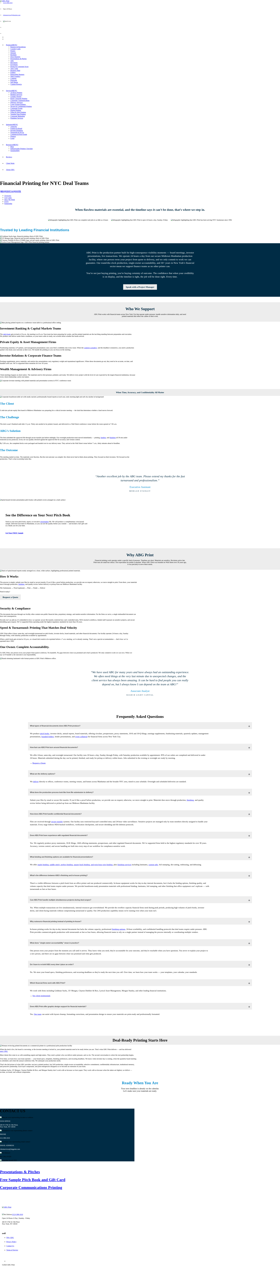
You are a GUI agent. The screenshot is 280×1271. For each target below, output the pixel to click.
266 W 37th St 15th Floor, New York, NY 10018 (9, 1126)
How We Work (9, 200)
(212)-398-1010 (7, 3)
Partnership (8, 204)
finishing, (21, 584)
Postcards (13, 80)
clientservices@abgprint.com (11, 15)
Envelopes (14, 65)
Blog (12, 147)
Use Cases (8, 198)
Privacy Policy (11, 1242)
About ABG (10, 170)
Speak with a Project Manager (140, 287)
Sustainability (15, 151)
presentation (44, 522)
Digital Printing (15, 110)
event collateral (81, 737)
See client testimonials (41, 996)
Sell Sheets (14, 82)
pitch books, (45, 733)
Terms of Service (12, 1250)
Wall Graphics (15, 76)
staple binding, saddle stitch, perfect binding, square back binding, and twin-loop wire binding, (75, 865)
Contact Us (10, 1246)
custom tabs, (153, 865)
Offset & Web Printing (18, 112)
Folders (13, 72)
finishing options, (119, 929)
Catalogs (13, 78)
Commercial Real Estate (18, 134)
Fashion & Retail (16, 128)
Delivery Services (16, 102)
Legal (12, 138)
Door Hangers (15, 57)
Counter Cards (15, 49)
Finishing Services (16, 118)
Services (9, 91)
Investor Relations (16, 130)
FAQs (6, 202)
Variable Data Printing (18, 114)
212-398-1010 (5, 1138)
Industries (9, 125)
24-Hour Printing (16, 93)
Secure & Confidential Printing (21, 106)
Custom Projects (16, 84)
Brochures (14, 63)
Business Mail (15, 70)
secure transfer (57, 822)
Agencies (13, 126)
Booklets (13, 55)
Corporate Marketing (17, 116)
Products (9, 45)
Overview (7, 196)
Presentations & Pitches (18, 59)
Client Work (10, 163)
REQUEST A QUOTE (9, 27)
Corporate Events (16, 108)
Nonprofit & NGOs (17, 132)
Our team (37, 1014)
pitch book (6, 334)
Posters (12, 51)
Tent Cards (14, 68)
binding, (103, 438)
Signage (13, 53)
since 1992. (4, 1051)
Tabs (12, 61)
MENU (14, 45)
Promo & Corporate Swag (19, 67)
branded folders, (47, 737)
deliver (36, 781)
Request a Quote (10, 597)
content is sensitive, (90, 348)
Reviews (9, 157)
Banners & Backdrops (18, 47)
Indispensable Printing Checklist (21, 149)
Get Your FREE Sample (14, 533)
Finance (13, 136)
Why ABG (10, 1238)
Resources (9, 145)
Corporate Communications (19, 100)
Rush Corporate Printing (18, 98)
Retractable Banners (17, 74)
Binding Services (16, 95)
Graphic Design (15, 96)
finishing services (124, 865)
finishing (113, 438)
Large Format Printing (18, 104)
